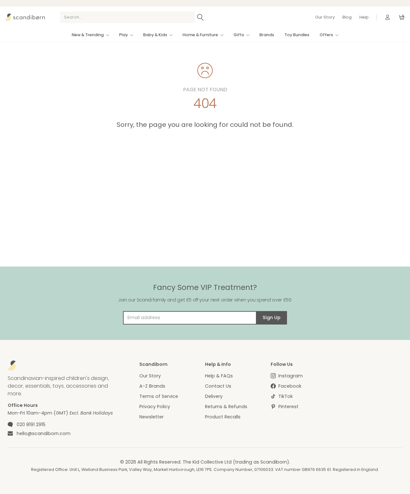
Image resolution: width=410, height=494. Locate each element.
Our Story (325, 17)
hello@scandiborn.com (43, 433)
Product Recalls (223, 417)
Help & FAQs (219, 376)
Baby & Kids (155, 34)
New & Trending (88, 34)
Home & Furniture (200, 34)
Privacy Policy (154, 406)
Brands (266, 34)
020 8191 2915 (31, 424)
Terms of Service (158, 396)
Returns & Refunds (226, 406)
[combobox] (127, 17)
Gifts (239, 34)
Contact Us (218, 386)
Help (364, 17)
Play (123, 34)
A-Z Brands (152, 386)
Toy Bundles (296, 34)
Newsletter (151, 417)
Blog (347, 17)
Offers (326, 34)
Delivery (214, 396)
